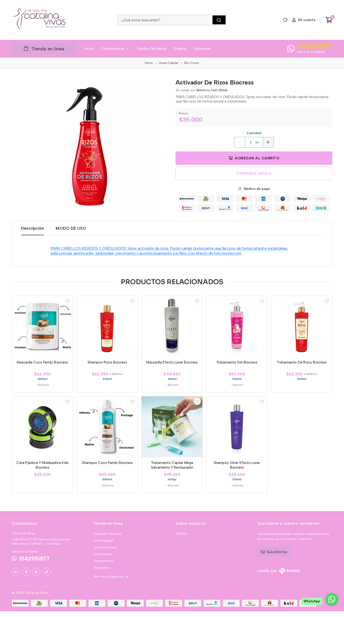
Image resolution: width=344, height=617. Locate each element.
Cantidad (254, 133)
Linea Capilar (103, 541)
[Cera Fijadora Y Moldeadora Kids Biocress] (42, 426)
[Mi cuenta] (67, 301)
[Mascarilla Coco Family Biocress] (42, 326)
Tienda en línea (48, 48)
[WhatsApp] (16, 572)
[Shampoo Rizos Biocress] (107, 326)
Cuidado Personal (107, 534)
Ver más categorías (109, 577)
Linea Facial (102, 554)
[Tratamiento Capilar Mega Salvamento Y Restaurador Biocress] (172, 426)
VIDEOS (181, 534)
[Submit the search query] (219, 19)
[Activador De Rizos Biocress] (90, 146)
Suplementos (104, 561)
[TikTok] (47, 572)
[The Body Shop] (39, 20)
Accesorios (102, 568)
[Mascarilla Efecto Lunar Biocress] (172, 326)
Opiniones (202, 48)
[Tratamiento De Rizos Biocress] (301, 326)
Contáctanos (112, 48)
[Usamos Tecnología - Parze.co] (278, 571)
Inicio (89, 48)
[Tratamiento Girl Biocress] (236, 326)
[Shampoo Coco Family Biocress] (107, 426)
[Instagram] (36, 572)
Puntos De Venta (151, 48)
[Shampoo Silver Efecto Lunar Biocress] (236, 426)
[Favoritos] (285, 20)
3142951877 (314, 46)
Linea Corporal (105, 547)
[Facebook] (26, 572)
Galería (179, 48)
